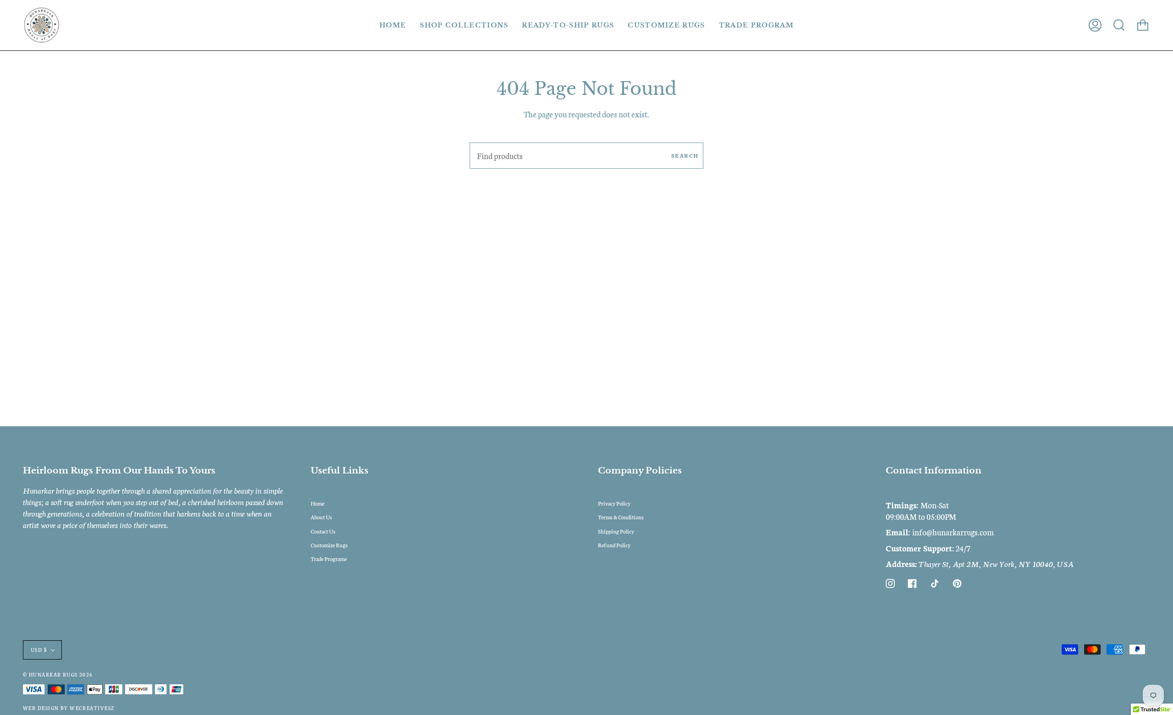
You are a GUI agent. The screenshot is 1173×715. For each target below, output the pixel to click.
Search (685, 155)
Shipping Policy (616, 531)
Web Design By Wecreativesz (68, 707)
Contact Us (323, 531)
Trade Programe (329, 558)
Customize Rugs (329, 545)
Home (317, 503)
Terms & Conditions (621, 517)
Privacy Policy (614, 503)
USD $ (39, 649)
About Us (321, 517)
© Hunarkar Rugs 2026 (58, 674)
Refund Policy (614, 545)
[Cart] (1143, 25)
